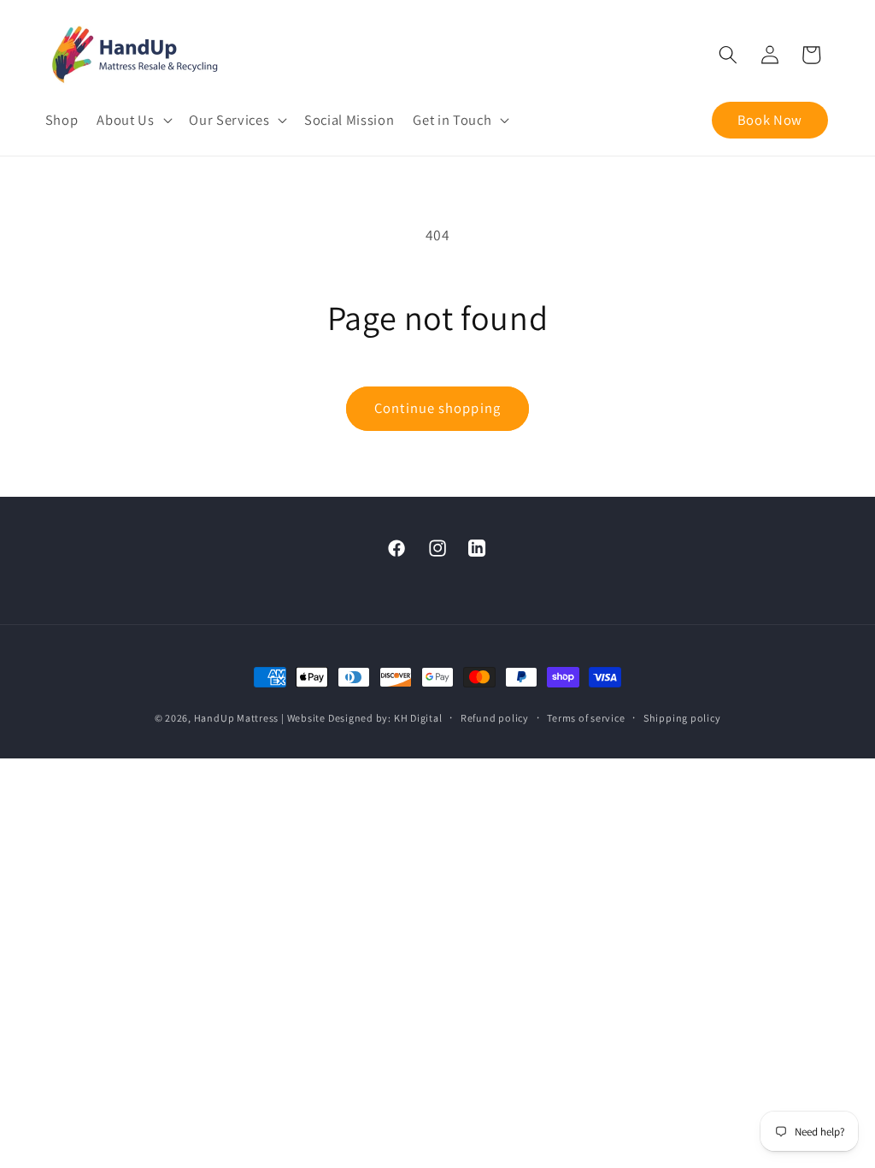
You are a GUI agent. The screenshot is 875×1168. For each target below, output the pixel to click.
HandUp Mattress (237, 717)
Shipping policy (682, 717)
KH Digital (418, 717)
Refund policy (495, 717)
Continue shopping (437, 407)
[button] (133, 120)
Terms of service (586, 717)
